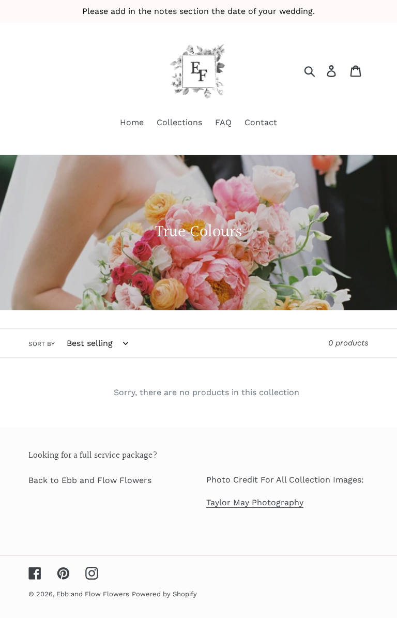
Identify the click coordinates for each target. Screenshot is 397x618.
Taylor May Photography (254, 502)
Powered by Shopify (164, 594)
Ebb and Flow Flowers (92, 594)
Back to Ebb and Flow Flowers (89, 480)
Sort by (41, 344)
